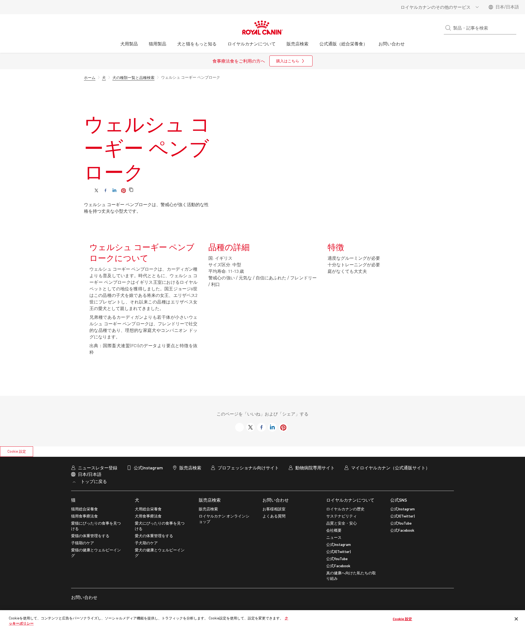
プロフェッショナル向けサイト (248, 467)
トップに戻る (93, 481)
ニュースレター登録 (97, 467)
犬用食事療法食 (148, 516)
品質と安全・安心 (341, 523)
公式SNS (398, 499)
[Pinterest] (123, 190)
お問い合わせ (275, 499)
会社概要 (334, 530)
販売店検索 (210, 499)
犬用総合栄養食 (148, 509)
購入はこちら (287, 60)
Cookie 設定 (16, 451)
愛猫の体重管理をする (90, 535)
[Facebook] (105, 190)
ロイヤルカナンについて (350, 499)
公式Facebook (338, 565)
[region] (262, 619)
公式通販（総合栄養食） (343, 43)
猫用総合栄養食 (84, 509)
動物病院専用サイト (315, 467)
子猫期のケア (82, 542)
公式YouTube (337, 558)
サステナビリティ (341, 516)
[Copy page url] (131, 190)
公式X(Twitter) (338, 551)
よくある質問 (273, 516)
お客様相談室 (273, 509)
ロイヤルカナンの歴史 (345, 509)
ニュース (334, 537)
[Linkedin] (114, 190)
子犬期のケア (146, 542)
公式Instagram (338, 544)
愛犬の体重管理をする (154, 535)
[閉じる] (516, 619)
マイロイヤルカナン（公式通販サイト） (390, 467)
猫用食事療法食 (84, 516)
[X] (96, 190)
